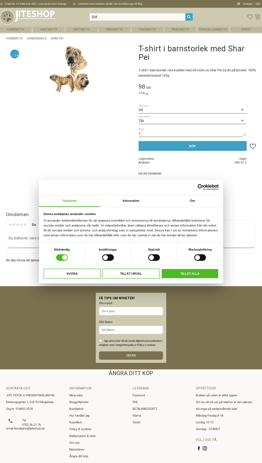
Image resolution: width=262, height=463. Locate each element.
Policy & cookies (80, 429)
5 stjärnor (25, 224)
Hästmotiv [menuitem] (48, 29)
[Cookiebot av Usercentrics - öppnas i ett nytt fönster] (201, 187)
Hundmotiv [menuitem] (15, 29)
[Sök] (189, 16)
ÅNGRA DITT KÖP (131, 373)
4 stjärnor (21, 224)
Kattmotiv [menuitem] (81, 29)
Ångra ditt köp (78, 456)
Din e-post (105, 303)
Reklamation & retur (82, 436)
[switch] (108, 257)
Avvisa (72, 273)
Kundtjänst (76, 409)
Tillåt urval (131, 273)
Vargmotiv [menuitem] (114, 29)
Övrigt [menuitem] (246, 29)
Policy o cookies (146, 345)
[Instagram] (205, 448)
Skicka (131, 355)
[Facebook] (199, 448)
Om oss (74, 443)
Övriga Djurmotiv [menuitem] (213, 29)
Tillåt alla (190, 273)
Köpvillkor (75, 422)
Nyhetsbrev (76, 449)
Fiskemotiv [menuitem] (147, 29)
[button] (250, 17)
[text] (197, 87)
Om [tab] (192, 200)
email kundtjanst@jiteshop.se (25, 428)
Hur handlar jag (79, 415)
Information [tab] (131, 200)
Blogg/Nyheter (79, 402)
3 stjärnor (17, 224)
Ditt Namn (106, 322)
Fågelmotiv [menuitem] (180, 29)
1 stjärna (10, 224)
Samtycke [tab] (70, 200)
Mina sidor (76, 395)
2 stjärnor (14, 224)
